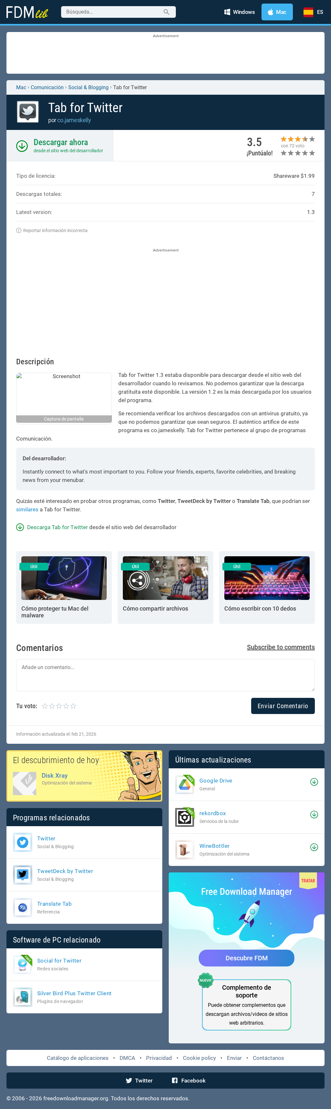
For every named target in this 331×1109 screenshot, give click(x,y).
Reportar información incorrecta (55, 230)
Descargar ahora (61, 142)
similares (27, 509)
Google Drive (215, 780)
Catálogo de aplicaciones (78, 1058)
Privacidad (159, 1058)
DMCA (127, 1058)
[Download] (314, 782)
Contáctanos (268, 1058)
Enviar (234, 1058)
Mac (21, 87)
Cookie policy (199, 1058)
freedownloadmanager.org (75, 1098)
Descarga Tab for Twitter (57, 527)
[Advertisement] (165, 53)
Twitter (144, 1080)
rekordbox (212, 813)
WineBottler (214, 846)
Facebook (193, 1080)
